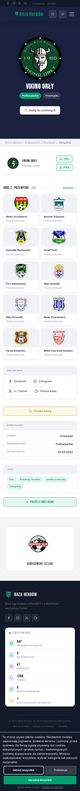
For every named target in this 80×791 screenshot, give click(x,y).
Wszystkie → (70, 187)
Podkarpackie (32, 142)
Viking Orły (15, 486)
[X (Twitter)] (19, 3)
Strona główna (13, 142)
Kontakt (52, 3)
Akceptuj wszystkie (40, 780)
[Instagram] (13, 3)
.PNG (66, 167)
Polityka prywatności (43, 726)
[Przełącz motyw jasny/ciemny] (62, 14)
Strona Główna (20, 726)
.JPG (66, 158)
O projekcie (38, 3)
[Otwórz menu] (71, 14)
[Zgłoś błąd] (53, 14)
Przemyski (49, 142)
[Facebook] (8, 3)
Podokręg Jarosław (30, 479)
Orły (11, 479)
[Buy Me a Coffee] (25, 3)
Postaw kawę (42, 411)
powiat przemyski (55, 479)
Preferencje (60, 770)
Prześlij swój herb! (42, 502)
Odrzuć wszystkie (23, 770)
